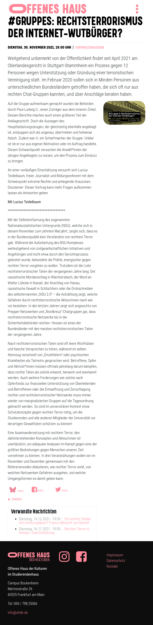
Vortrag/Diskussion (89, 48)
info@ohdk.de (18, 612)
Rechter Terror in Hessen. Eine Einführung (54, 531)
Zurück (16, 499)
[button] (43, 489)
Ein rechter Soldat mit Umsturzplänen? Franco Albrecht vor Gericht (55, 521)
